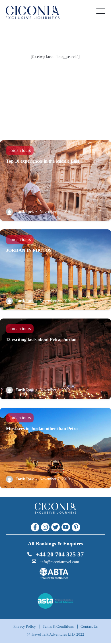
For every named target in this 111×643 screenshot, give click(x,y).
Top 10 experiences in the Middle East (42, 161)
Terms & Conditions (58, 626)
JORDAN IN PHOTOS (29, 250)
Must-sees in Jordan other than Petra (42, 428)
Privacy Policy (24, 626)
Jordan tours (20, 150)
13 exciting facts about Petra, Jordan (41, 339)
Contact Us (89, 626)
